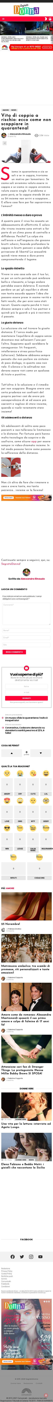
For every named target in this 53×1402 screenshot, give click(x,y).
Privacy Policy (6, 1271)
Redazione (5, 1269)
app (34, 441)
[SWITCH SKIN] (45, 18)
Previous (1, 32)
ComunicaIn (6, 1281)
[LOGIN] (50, 18)
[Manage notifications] (46, 1395)
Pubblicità (5, 1284)
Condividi (5, 143)
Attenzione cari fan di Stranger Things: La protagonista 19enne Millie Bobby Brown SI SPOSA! (22, 1070)
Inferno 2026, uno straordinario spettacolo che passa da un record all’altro (12, 39)
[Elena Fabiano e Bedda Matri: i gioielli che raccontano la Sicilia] (26, 1147)
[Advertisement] (26, 77)
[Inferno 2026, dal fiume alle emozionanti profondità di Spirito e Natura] (37, 28)
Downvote (40, 753)
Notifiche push (7, 1276)
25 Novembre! (10, 924)
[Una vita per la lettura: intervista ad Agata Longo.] (26, 1106)
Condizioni (5, 1286)
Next (51, 32)
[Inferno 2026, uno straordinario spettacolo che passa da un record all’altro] (12, 28)
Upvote (11, 753)
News (31, 1160)
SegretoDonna (10, 564)
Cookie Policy (6, 1274)
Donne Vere (20, 1119)
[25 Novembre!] (26, 906)
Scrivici (4, 1279)
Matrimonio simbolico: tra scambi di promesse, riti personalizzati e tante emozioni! (25, 969)
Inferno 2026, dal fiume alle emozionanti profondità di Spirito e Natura (37, 38)
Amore (10, 888)
